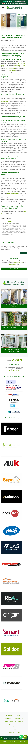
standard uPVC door (19, 65)
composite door (10, 68)
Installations (9, 715)
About (3, 218)
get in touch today (18, 262)
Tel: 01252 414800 (14, 371)
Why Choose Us (19, 718)
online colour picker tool (13, 193)
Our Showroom (9, 721)
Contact (14, 729)
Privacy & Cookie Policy (19, 738)
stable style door (11, 70)
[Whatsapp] (21, 737)
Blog (14, 727)
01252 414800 (12, 264)
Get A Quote (14, 268)
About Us (19, 715)
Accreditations (8, 718)
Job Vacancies (19, 721)
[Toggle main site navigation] (3, 7)
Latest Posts (8, 218)
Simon (10, 221)
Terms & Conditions (8, 738)
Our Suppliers (8, 724)
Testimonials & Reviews (14, 732)
